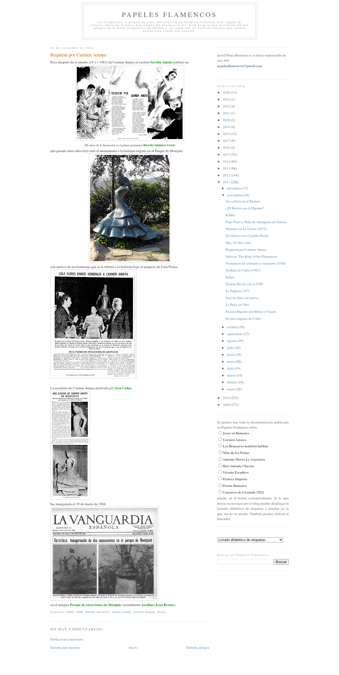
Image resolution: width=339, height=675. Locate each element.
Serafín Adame (161, 61)
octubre (233, 326)
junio (231, 354)
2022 (227, 106)
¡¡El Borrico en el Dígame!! (245, 208)
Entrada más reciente (65, 647)
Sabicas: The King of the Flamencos (251, 256)
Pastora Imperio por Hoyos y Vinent (251, 311)
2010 (227, 397)
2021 (227, 113)
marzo (232, 375)
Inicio (133, 647)
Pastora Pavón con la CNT (244, 284)
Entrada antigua (197, 647)
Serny (161, 612)
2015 (227, 154)
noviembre (235, 195)
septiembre (235, 333)
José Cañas (123, 387)
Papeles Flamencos (169, 14)
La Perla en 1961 (238, 304)
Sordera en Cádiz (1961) (243, 270)
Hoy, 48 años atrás (238, 242)
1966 (79, 612)
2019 (227, 126)
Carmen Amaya (144, 612)
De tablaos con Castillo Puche (247, 235)
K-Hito (230, 215)
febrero (232, 382)
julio (231, 347)
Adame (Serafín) (97, 612)
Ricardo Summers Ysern (158, 145)
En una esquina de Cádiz (243, 318)
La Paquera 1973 (238, 290)
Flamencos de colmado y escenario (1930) (256, 263)
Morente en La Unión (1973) (246, 228)
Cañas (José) (121, 612)
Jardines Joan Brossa (158, 604)
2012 (227, 175)
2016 (227, 147)
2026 (227, 92)
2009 (227, 404)
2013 (227, 168)
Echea (230, 277)
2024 (227, 99)
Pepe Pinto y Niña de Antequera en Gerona (256, 221)
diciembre (234, 188)
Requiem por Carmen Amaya (78, 54)
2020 (227, 120)
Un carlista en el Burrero (243, 201)
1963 (70, 612)
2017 (227, 140)
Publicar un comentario (67, 639)
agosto (232, 340)
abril (230, 368)
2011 (227, 182)
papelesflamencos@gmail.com (239, 65)
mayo (231, 361)
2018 (227, 133)
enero (231, 389)
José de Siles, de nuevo (242, 297)
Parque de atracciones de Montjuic (96, 604)
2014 (227, 161)
